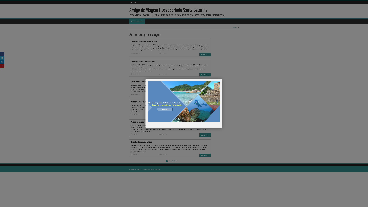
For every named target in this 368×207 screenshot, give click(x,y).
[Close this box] (221, 79)
